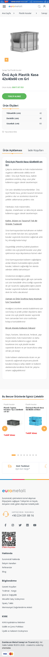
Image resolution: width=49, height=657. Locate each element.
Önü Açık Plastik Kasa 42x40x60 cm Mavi (35, 409)
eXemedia (6, 648)
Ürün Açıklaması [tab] (12, 150)
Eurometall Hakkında (11, 559)
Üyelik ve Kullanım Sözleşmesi (15, 631)
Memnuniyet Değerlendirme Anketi (17, 607)
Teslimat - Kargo (9, 590)
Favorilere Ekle (11, 132)
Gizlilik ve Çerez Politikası (12, 626)
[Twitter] (20, 525)
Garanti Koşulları (9, 586)
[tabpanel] (13, 427)
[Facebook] (5, 525)
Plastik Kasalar (9, 404)
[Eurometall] (15, 6)
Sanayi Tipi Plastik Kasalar (12, 70)
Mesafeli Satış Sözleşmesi (13, 599)
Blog (4, 571)
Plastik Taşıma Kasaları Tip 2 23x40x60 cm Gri (13, 410)
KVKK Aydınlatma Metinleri (13, 622)
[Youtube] (34, 525)
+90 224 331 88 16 (23, 515)
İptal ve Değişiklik (9, 595)
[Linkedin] (27, 525)
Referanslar (7, 567)
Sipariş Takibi (7, 603)
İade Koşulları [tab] (36, 150)
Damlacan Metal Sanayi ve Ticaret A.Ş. (20, 642)
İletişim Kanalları (9, 563)
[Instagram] (12, 525)
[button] (39, 6)
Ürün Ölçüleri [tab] (10, 105)
